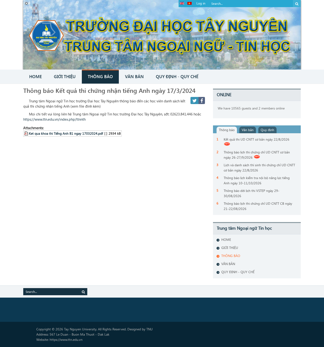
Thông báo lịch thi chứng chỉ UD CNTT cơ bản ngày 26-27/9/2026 (257, 155)
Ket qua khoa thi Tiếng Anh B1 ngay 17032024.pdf (66, 133)
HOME (226, 239)
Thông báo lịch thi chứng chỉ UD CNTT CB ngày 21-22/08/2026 (258, 206)
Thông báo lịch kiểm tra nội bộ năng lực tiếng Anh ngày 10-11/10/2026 (257, 180)
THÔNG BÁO (230, 255)
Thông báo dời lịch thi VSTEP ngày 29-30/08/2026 (251, 193)
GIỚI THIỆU (229, 247)
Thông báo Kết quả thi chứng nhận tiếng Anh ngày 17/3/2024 (109, 90)
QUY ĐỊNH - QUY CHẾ (238, 272)
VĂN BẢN (228, 263)
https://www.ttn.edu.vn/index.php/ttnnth (54, 119)
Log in (200, 3)
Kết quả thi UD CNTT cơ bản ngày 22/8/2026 (256, 139)
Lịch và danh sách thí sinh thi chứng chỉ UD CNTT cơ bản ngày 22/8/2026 (259, 167)
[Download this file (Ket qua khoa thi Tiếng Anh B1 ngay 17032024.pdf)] (26, 133)
